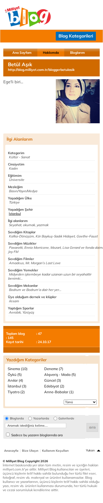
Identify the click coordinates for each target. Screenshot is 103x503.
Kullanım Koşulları (55, 451)
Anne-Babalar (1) (59, 392)
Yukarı (90, 450)
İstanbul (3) (17, 386)
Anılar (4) (15, 380)
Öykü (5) (15, 374)
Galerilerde (66, 418)
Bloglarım (77, 52)
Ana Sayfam (22, 52)
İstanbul (15, 214)
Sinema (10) (17, 368)
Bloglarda (17, 418)
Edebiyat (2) (54, 386)
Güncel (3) (52, 380)
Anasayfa (11, 451)
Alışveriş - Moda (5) (60, 374)
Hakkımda (51, 52)
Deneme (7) (53, 368)
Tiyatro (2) (16, 392)
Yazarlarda (41, 418)
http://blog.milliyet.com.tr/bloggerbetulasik (41, 70)
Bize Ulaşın (30, 451)
